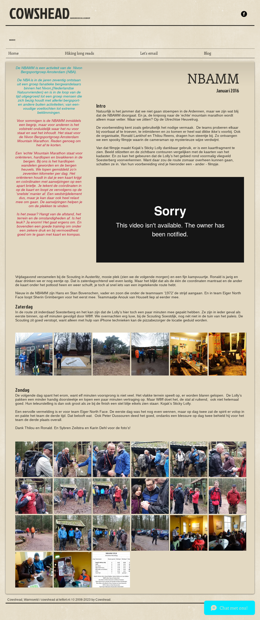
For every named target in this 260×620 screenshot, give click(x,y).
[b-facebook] (244, 14)
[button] (34, 354)
